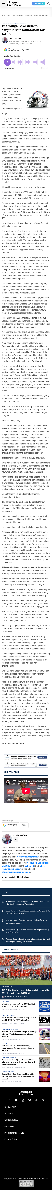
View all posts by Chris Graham (15, 877)
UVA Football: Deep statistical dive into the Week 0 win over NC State (26, 991)
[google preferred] (12, 49)
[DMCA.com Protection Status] (26, 1183)
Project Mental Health (14, 1133)
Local (5, 1043)
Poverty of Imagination (28, 857)
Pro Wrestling (9, 1015)
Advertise (8, 1113)
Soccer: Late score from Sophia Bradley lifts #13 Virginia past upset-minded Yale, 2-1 (19, 1034)
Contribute (38, 4)
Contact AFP (10, 1107)
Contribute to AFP (12, 1120)
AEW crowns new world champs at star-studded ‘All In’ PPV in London (19, 1019)
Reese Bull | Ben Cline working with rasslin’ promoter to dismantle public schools (18, 1076)
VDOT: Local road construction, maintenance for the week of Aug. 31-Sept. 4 (18, 1048)
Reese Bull (6, 1081)
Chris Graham (10, 997)
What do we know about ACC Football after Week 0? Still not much (18, 1005)
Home (4, 15)
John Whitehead (7, 1067)
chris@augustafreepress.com (16, 872)
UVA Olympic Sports (10, 1029)
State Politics (8, 1071)
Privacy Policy (10, 1139)
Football (6, 1001)
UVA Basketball (9, 23)
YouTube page (34, 863)
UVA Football (21, 23)
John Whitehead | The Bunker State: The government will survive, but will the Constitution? (18, 1062)
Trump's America (9, 1057)
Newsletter (9, 1126)
